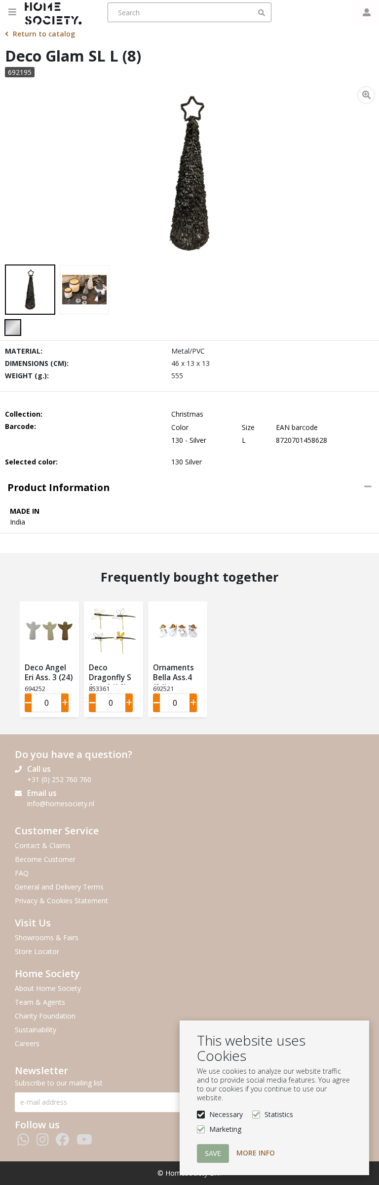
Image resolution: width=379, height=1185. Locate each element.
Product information (58, 487)
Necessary (226, 1114)
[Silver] (13, 327)
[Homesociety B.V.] (56, 12)
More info (255, 1152)
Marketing (225, 1129)
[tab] (189, 487)
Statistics (279, 1114)
